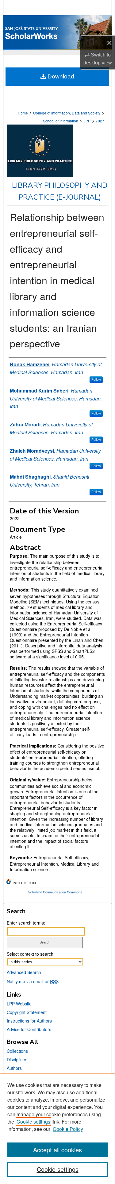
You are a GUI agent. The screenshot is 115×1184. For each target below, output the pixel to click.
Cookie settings (33, 1121)
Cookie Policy (68, 1128)
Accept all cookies (57, 1149)
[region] (57, 1129)
